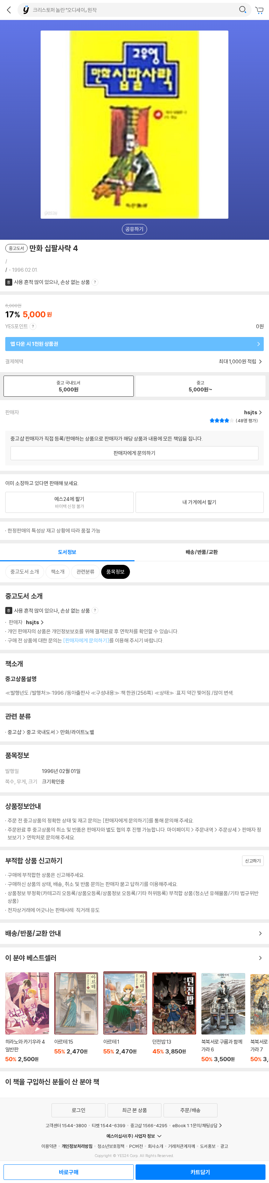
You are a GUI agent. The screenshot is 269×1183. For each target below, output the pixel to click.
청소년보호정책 (110, 1146)
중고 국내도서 (41, 732)
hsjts (32, 622)
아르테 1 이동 (125, 1016)
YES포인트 (16, 326)
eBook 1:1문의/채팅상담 (195, 1125)
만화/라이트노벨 (77, 732)
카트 (260, 11)
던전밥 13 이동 (174, 1017)
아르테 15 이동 (76, 1017)
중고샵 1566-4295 (148, 1125)
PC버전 (136, 1146)
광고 (224, 1146)
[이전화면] (9, 10)
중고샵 (14, 732)
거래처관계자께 (181, 1146)
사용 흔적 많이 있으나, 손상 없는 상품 (52, 282)
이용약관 (49, 1146)
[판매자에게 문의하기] (86, 640)
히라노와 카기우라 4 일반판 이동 (27, 1017)
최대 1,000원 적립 (238, 361)
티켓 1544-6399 (108, 1125)
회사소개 (155, 1146)
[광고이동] (242, 10)
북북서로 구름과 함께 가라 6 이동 (223, 1018)
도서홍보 (207, 1146)
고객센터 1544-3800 (66, 1125)
